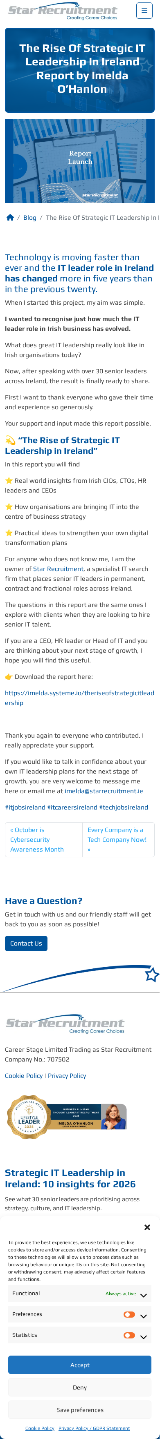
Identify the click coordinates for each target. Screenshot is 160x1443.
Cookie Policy (39, 1428)
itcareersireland (72, 807)
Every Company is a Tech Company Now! (117, 834)
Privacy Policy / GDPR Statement (94, 1428)
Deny (80, 1387)
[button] (147, 1226)
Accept (80, 1364)
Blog (29, 217)
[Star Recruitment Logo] (63, 10)
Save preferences (80, 1409)
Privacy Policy (67, 1075)
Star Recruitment (58, 569)
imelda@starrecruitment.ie (104, 791)
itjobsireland (25, 807)
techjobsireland (123, 807)
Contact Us (26, 943)
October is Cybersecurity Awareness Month (37, 839)
